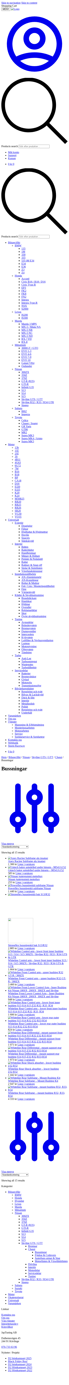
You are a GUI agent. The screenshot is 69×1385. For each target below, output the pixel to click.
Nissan (26, 757)
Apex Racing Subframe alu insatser (26, 861)
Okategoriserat (15, 1297)
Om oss (5, 1317)
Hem (4, 757)
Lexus (18, 1203)
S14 (23, 1237)
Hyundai (19, 1200)
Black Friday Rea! (17, 1361)
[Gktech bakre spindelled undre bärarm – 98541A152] (37, 867)
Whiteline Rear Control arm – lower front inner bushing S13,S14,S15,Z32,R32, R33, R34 (37, 1010)
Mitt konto (13, 152)
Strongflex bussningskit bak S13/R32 (27, 945)
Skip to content (29, 2)
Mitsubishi (20, 1210)
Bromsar (32, 1246)
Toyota (18, 1291)
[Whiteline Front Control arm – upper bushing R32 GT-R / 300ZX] (38, 975)
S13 (23, 1234)
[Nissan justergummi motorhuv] (25, 876)
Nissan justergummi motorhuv (24, 879)
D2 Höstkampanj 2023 (20, 1367)
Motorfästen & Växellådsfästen (51, 1261)
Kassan (12, 158)
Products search (10, 146)
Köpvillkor (7, 1326)
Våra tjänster (8, 1320)
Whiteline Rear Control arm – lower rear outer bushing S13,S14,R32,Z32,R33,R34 (37, 1025)
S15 (23, 1240)
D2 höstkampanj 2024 (19, 1364)
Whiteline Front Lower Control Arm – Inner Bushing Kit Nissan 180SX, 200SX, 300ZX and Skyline (36, 995)
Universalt (13, 1300)
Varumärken (14, 1303)
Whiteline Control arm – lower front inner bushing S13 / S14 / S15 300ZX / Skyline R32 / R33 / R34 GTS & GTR (37, 963)
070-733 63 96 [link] (9, 1346)
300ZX (25, 1216)
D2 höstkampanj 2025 (19, 1358)
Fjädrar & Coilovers (45, 1255)
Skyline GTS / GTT (42, 757)
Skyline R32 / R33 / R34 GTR (37, 1279)
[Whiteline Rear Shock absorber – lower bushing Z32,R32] (38, 1065)
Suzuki (18, 1288)
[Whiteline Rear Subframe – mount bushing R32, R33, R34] (38, 1089)
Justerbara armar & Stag (47, 1258)
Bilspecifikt (15, 757)
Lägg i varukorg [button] (26, 864)
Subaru (18, 1285)
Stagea (24, 1282)
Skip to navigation (11, 2)
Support (12, 155)
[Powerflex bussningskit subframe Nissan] (31, 885)
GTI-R (25, 1228)
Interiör (32, 1267)
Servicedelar (34, 1273)
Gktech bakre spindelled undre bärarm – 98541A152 (36, 870)
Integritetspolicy (9, 1323)
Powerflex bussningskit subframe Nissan (29, 888)
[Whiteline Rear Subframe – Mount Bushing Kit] (34, 1077)
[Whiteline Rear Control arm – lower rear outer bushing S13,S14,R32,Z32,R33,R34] (38, 1020)
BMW (18, 1194)
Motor (11, 1294)
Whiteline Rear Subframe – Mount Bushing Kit (33, 1080)
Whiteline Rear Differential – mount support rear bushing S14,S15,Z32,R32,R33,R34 (33, 1055)
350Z (24, 1219)
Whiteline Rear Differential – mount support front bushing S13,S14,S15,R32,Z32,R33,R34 (34, 1040)
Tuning (32, 1276)
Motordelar (34, 1270)
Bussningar (41, 1252)
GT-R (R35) (27, 1225)
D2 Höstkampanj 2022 (20, 1370)
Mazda (18, 1207)
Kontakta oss (8, 1314)
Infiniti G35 (27, 1231)
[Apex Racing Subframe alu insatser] (28, 858)
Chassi (58, 757)
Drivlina (32, 1264)
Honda (18, 1197)
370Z (24, 1222)
